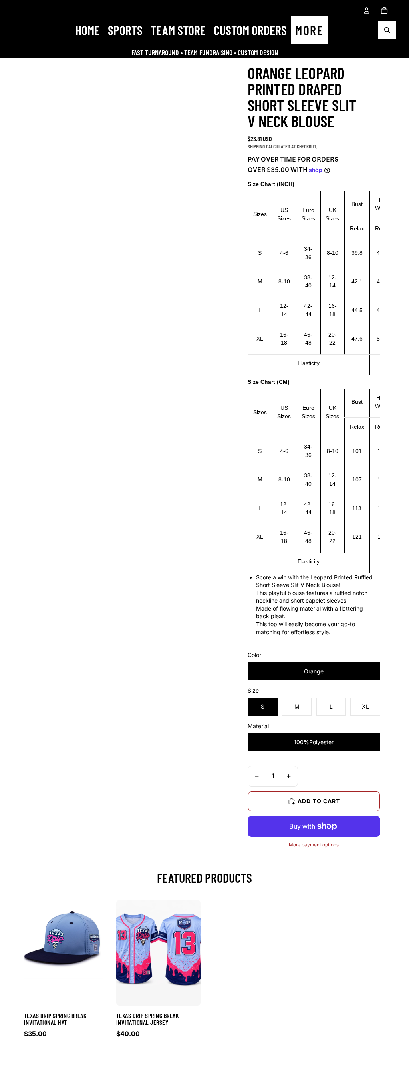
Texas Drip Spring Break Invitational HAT (55, 1019)
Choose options (66, 1057)
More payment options (314, 845)
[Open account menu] (366, 10)
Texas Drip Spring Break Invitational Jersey (147, 1019)
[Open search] (387, 30)
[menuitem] (309, 30)
